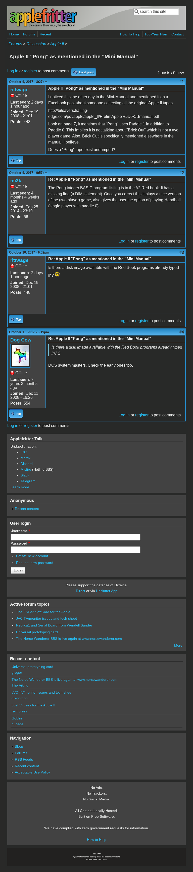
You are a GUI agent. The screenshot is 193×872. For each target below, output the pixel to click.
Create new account (32, 556)
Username (20, 531)
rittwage (19, 89)
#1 (181, 82)
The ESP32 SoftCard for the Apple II (44, 612)
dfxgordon (20, 698)
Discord (27, 464)
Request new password (34, 563)
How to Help (96, 840)
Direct (80, 591)
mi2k (15, 180)
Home (14, 34)
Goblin (17, 718)
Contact (177, 34)
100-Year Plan (155, 34)
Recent (45, 34)
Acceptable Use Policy (32, 772)
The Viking (20, 685)
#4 (181, 332)
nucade (17, 724)
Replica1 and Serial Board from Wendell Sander (54, 625)
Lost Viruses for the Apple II (33, 705)
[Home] (43, 26)
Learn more (20, 487)
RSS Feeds (24, 759)
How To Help (130, 34)
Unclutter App (106, 591)
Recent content (27, 509)
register (30, 71)
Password (20, 543)
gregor (17, 672)
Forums (29, 34)
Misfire (26, 469)
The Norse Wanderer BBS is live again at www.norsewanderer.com (69, 639)
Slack (25, 475)
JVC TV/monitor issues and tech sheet (46, 618)
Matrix (25, 458)
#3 (181, 252)
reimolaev (19, 711)
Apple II (57, 44)
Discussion (36, 44)
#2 (181, 173)
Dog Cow (20, 340)
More (178, 645)
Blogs (19, 746)
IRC (24, 452)
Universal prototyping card (37, 632)
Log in (12, 71)
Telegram (28, 481)
